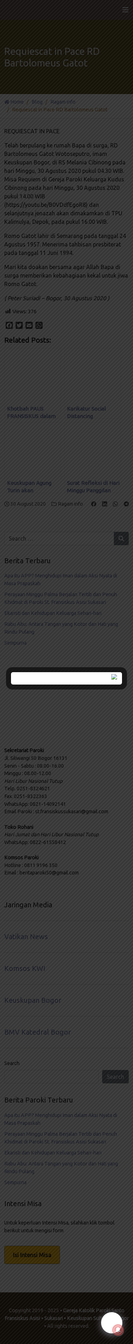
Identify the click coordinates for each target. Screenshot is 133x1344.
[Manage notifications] (118, 1330)
